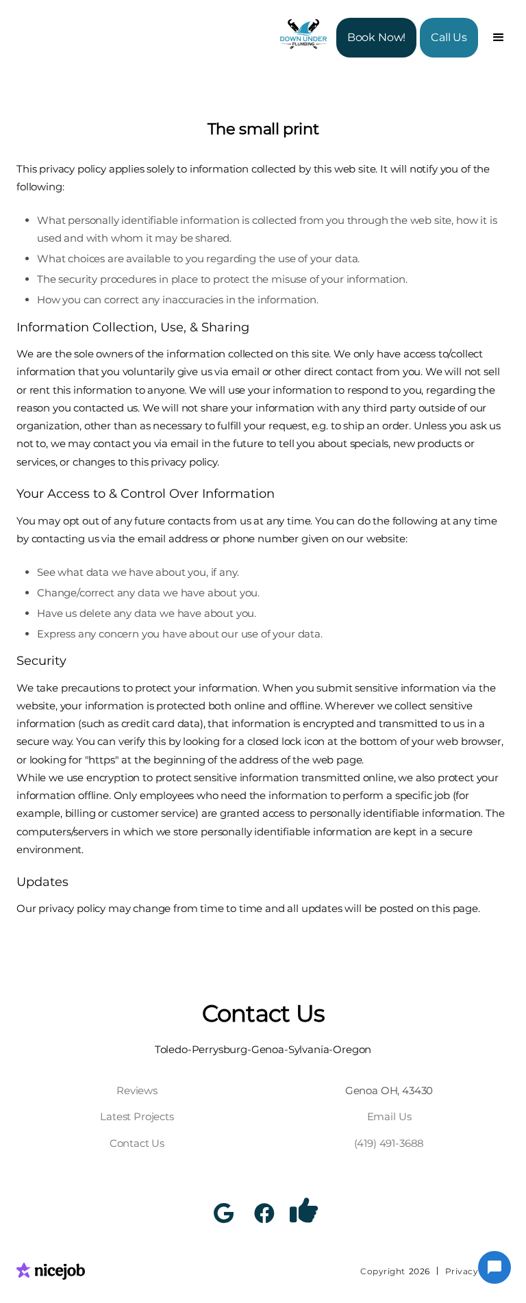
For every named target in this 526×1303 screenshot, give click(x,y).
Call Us (449, 37)
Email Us (389, 1116)
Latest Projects (137, 1116)
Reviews (137, 1090)
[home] (306, 37)
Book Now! (376, 37)
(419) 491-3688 (389, 1143)
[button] (498, 37)
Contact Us (137, 1143)
